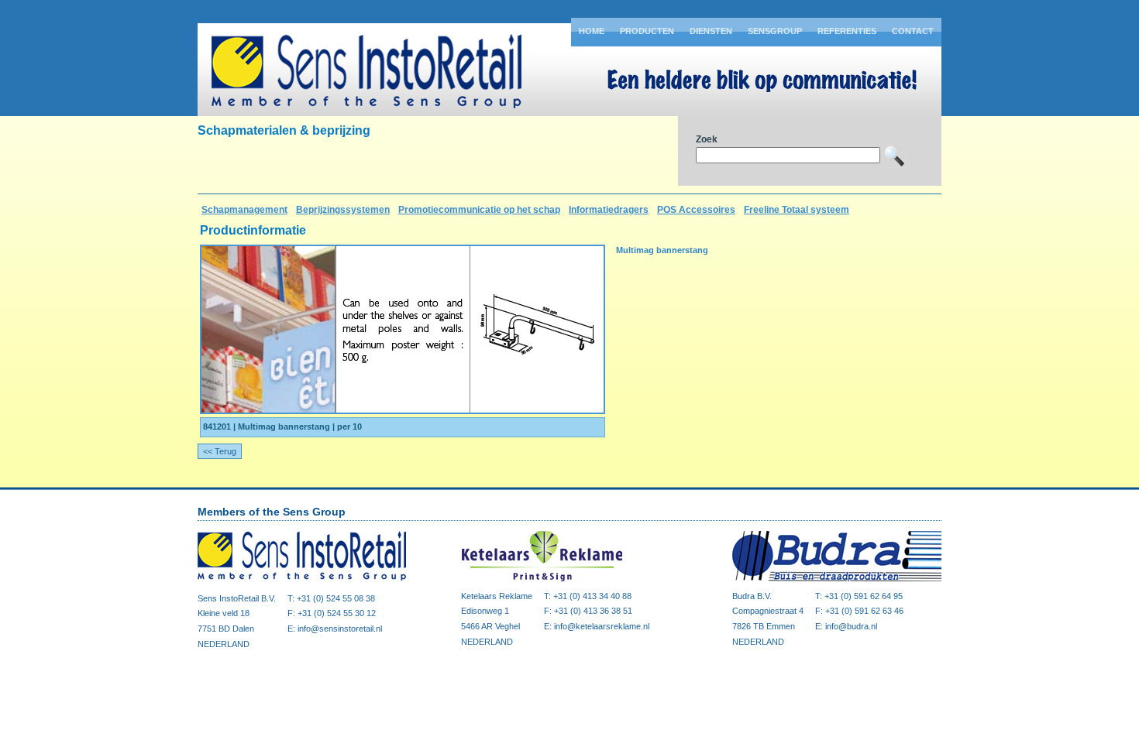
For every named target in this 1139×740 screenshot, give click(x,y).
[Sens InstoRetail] (302, 580)
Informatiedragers (609, 209)
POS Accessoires (696, 209)
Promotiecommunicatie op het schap (479, 209)
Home (591, 31)
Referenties (846, 31)
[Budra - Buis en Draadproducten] (836, 578)
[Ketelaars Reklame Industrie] (565, 578)
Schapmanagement (244, 209)
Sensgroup (775, 31)
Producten (647, 31)
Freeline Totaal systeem (796, 209)
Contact (913, 31)
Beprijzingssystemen (343, 209)
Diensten (711, 31)
